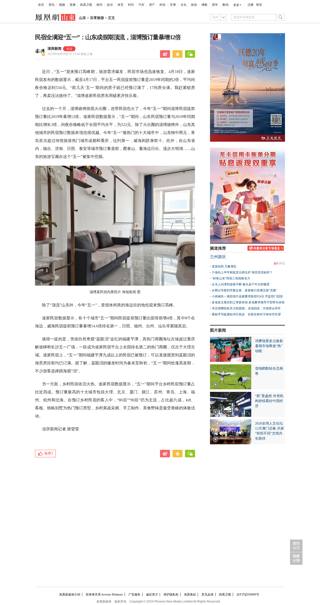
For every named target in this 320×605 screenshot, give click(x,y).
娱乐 (110, 4)
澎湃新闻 (55, 48)
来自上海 (70, 54)
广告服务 (134, 594)
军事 (173, 4)
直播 (73, 4)
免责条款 (190, 594)
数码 (225, 4)
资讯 (51, 4)
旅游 (194, 4)
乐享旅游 (97, 18)
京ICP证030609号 (247, 594)
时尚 (131, 4)
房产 (152, 4)
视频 (62, 4)
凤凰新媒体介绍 (69, 594)
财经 (99, 4)
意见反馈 (208, 594)
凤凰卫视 (86, 4)
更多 (236, 5)
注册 (251, 4)
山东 (82, 18)
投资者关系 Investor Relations (104, 594)
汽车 (141, 4)
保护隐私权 (171, 594)
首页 (41, 4)
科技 (163, 4)
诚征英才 (152, 594)
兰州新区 (218, 257)
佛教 (205, 4)
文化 (183, 4)
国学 (215, 4)
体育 (121, 4)
